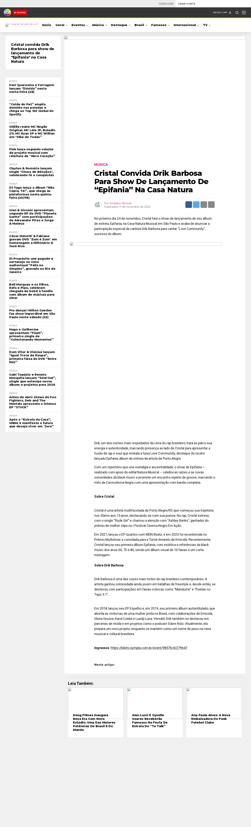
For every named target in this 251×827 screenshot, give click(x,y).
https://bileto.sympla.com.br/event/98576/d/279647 (149, 648)
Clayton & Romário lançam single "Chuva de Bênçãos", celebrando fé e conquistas (31, 172)
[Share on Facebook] (188, 204)
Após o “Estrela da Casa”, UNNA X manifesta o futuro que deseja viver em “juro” (31, 423)
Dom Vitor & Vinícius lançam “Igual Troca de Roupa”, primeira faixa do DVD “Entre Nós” (33, 357)
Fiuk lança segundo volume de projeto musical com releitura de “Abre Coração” (32, 153)
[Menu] (243, 12)
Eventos (78, 25)
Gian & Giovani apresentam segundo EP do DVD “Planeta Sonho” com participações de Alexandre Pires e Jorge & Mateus (32, 217)
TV (205, 25)
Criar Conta (186, 4)
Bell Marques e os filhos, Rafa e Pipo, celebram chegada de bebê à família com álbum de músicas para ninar (32, 291)
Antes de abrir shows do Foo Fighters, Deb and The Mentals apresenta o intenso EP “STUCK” (32, 402)
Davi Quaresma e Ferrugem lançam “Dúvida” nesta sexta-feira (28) (31, 88)
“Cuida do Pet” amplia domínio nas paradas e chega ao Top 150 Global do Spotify (31, 109)
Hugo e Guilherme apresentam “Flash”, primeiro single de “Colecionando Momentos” (31, 334)
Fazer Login (166, 4)
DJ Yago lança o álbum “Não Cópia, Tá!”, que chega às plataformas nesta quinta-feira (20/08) (31, 192)
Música (98, 25)
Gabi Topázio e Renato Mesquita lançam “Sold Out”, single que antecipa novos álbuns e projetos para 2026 (32, 379)
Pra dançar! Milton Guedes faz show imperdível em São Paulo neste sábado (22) (32, 314)
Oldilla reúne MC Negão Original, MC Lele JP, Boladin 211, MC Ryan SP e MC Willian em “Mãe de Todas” (32, 132)
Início (46, 25)
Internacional (185, 25)
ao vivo (21, 12)
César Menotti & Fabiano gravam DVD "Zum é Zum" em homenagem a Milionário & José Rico (33, 241)
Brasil (139, 25)
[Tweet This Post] (196, 204)
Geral (59, 25)
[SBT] (7, 12)
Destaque (119, 25)
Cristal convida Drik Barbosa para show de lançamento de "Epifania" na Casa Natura (32, 53)
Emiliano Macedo (121, 203)
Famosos (158, 25)
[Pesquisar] (236, 12)
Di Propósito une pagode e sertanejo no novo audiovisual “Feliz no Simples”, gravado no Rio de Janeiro (32, 265)
